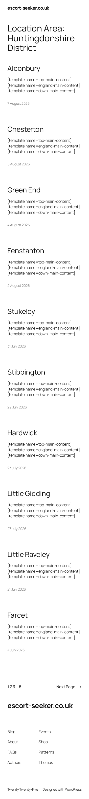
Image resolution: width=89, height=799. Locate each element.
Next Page (69, 686)
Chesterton (25, 129)
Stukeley (21, 311)
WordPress (73, 789)
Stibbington (26, 372)
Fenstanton (25, 251)
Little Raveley (28, 554)
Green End (24, 190)
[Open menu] (79, 8)
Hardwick (22, 433)
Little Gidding (28, 493)
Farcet (17, 615)
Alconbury (23, 68)
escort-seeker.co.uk (28, 8)
